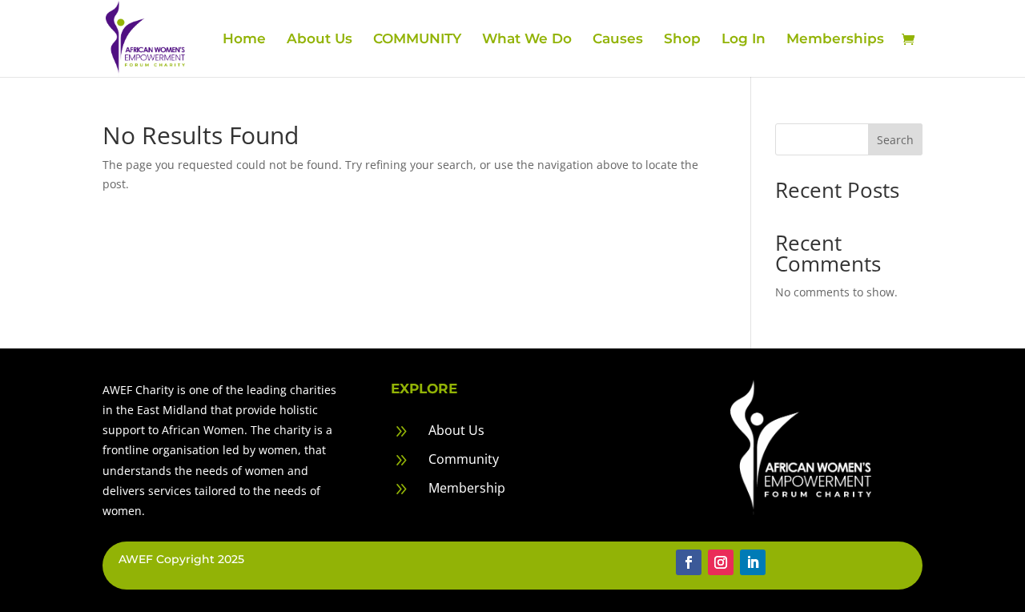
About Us (319, 39)
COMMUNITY (417, 39)
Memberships (835, 39)
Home (244, 39)
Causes (618, 39)
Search (895, 139)
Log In (744, 39)
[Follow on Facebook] (688, 562)
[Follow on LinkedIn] (753, 562)
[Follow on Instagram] (721, 562)
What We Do (527, 39)
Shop (682, 39)
